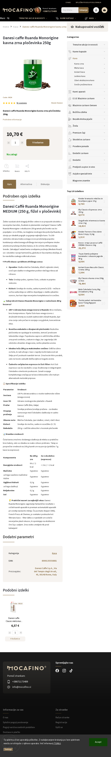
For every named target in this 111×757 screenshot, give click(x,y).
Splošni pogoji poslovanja (88, 2)
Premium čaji (79, 132)
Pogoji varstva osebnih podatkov (19, 727)
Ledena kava (79, 76)
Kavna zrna (79, 63)
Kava (75, 58)
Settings (8, 749)
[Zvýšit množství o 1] (21, 632)
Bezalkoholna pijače (82, 119)
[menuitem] (35, 18)
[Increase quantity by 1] (22, 142)
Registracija (61, 722)
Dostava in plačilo (11, 732)
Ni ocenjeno (22, 103)
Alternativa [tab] (26, 184)
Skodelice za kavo (81, 139)
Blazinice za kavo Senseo (85, 105)
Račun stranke (62, 717)
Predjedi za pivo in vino (84, 167)
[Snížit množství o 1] (9, 632)
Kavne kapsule (79, 51)
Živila (75, 125)
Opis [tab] (9, 184)
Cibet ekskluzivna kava (84, 80)
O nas (68, 2)
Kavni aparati (79, 91)
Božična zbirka (80, 112)
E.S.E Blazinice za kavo (84, 98)
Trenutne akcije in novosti (85, 44)
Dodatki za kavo (81, 153)
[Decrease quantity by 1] (8, 142)
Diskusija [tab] (45, 184)
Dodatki (77, 160)
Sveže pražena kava (83, 84)
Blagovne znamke (81, 180)
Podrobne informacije (12, 119)
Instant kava (79, 72)
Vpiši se (59, 727)
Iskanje (83, 10)
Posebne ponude (81, 146)
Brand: (57, 103)
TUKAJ (57, 743)
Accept (98, 742)
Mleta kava (79, 68)
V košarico (37, 142)
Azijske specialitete (82, 173)
